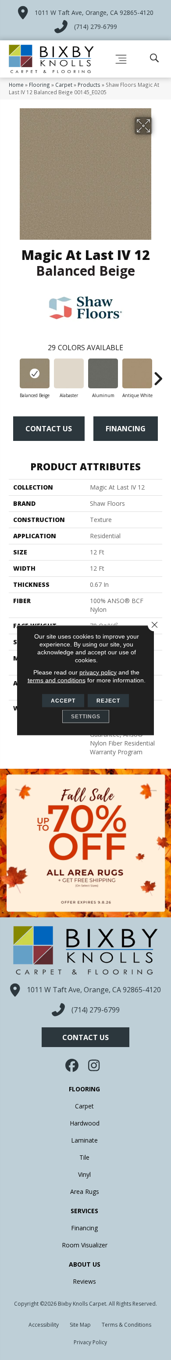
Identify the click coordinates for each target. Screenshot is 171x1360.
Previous (13, 374)
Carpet (63, 84)
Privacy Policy (90, 1342)
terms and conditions (57, 679)
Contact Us (48, 428)
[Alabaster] (69, 373)
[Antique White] (137, 373)
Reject (108, 700)
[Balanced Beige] (35, 373)
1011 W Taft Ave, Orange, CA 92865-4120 (94, 12)
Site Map (80, 1324)
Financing (126, 428)
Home (16, 84)
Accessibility (43, 1324)
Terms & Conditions (126, 1324)
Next (157, 374)
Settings (85, 716)
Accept (63, 700)
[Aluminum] (103, 373)
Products (89, 84)
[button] (85, 1037)
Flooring (39, 84)
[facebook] (73, 1065)
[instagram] (94, 1065)
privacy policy (98, 671)
